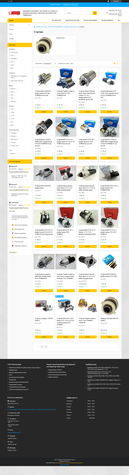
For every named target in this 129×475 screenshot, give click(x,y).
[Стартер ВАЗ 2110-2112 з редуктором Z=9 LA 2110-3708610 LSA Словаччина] (44, 217)
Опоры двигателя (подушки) (17, 387)
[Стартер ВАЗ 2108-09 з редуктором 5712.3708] (109, 261)
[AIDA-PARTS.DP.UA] (14, 13)
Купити (44, 111)
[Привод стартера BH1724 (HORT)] (109, 305)
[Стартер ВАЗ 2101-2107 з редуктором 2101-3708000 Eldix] (109, 173)
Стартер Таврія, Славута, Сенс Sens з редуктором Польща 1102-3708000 (65, 276)
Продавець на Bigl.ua (64, 461)
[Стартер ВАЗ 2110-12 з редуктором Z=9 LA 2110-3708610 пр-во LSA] (65, 126)
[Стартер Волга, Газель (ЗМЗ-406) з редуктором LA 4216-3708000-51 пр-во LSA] (109, 126)
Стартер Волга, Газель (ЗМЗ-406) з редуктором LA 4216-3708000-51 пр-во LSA (109, 143)
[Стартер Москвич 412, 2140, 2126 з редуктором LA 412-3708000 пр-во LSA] (109, 78)
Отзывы (11, 38)
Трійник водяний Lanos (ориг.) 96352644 (20, 194)
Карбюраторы (13, 370)
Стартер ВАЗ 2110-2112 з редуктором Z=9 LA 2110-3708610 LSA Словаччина (44, 232)
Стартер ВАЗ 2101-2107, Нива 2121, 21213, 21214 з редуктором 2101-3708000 (65, 322)
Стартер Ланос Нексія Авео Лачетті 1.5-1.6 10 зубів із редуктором (87, 188)
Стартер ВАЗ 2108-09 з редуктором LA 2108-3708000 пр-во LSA (43, 93)
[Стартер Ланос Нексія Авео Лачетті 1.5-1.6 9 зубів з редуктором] (65, 173)
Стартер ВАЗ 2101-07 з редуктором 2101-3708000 (65, 232)
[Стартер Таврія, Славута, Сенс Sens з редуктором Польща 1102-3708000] (65, 261)
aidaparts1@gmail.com (13, 432)
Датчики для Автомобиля (16, 377)
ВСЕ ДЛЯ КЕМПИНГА (107, 20)
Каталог (11, 25)
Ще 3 (12, 125)
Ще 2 (12, 68)
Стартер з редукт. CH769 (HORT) (43, 319)
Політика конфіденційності (76, 462)
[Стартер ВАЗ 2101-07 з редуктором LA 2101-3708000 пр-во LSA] (87, 126)
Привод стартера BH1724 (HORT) (109, 319)
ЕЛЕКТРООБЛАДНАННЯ (55, 26)
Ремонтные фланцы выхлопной (57, 374)
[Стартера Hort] (44, 45)
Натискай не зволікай (70, 5)
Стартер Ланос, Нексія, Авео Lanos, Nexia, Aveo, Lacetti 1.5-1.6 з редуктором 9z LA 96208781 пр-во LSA (87, 95)
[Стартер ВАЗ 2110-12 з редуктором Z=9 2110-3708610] (109, 217)
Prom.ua (73, 459)
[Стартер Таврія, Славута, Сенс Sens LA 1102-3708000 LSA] (65, 78)
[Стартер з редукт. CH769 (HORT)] (44, 305)
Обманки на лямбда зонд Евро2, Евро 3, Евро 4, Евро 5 (24, 367)
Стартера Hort (60, 38)
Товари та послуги (41, 26)
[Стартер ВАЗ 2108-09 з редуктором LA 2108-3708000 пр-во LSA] (44, 78)
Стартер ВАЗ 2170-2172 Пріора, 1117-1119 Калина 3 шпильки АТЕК (87, 232)
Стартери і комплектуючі (70, 26)
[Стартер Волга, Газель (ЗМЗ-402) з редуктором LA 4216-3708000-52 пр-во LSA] (44, 126)
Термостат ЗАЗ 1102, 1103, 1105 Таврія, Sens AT (19, 176)
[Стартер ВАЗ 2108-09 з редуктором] (44, 173)
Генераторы (12, 379)
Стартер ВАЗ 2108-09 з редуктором (43, 187)
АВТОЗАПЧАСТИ (56, 20)
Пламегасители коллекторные (57, 372)
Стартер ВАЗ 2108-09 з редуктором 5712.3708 (108, 275)
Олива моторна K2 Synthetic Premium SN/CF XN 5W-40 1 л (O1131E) (20, 217)
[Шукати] (95, 13)
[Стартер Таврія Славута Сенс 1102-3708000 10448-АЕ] (87, 305)
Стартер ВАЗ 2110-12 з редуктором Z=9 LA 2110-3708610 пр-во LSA (66, 142)
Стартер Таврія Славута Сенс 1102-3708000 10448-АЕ (87, 320)
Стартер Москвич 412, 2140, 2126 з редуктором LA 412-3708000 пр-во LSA (109, 94)
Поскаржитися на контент (62, 462)
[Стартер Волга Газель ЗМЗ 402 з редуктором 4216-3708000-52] (44, 261)
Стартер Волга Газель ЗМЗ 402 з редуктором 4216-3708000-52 (43, 276)
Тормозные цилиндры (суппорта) (18, 389)
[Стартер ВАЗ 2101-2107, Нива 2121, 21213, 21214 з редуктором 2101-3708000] (65, 305)
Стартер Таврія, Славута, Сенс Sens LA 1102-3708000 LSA (65, 93)
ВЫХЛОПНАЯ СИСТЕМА (72, 20)
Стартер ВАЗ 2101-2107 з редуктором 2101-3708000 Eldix (109, 188)
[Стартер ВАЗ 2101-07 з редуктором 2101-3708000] (65, 217)
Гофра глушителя (53, 377)
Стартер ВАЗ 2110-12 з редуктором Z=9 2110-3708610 (108, 232)
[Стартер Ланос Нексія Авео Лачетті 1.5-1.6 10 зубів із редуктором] (87, 173)
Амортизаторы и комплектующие (18, 382)
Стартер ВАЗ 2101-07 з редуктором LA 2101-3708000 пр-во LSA (87, 142)
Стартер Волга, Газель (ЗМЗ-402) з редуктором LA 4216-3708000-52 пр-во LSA (43, 143)
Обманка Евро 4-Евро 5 (55, 370)
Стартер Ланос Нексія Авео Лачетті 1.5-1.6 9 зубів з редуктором (64, 188)
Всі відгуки (13, 252)
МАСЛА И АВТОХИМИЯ (90, 20)
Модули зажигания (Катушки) (17, 372)
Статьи (11, 29)
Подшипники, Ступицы (15, 384)
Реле (10, 375)
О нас (10, 34)
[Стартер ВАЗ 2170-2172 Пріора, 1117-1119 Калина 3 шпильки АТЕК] (87, 217)
